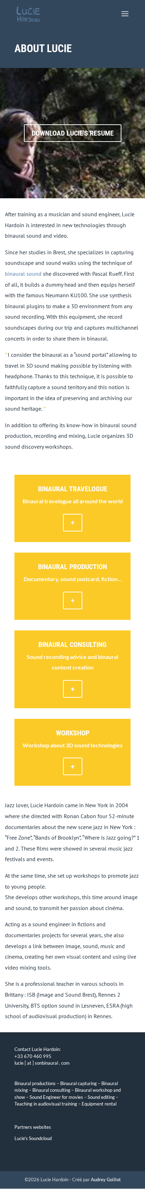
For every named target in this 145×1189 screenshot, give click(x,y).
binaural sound (23, 273)
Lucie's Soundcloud (33, 1138)
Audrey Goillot (106, 1179)
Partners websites (32, 1127)
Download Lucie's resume (73, 133)
